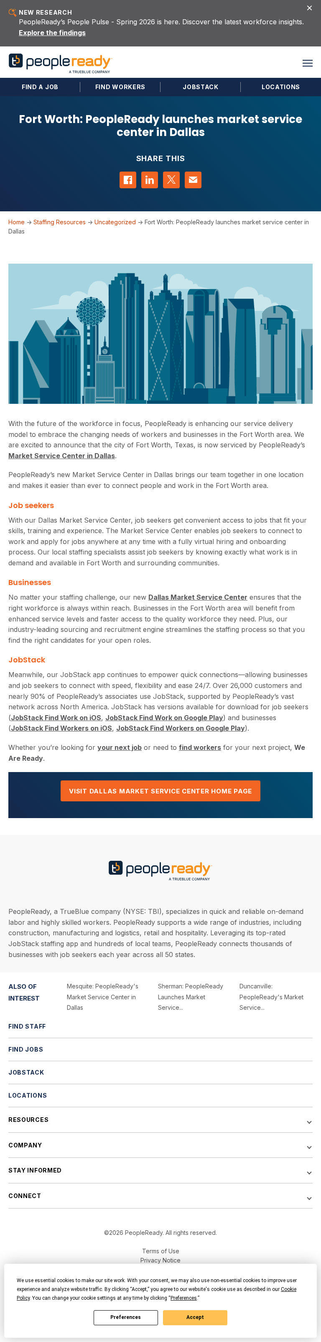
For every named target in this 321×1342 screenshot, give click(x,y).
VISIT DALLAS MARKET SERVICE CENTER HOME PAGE (160, 791)
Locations (281, 86)
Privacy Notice (160, 1260)
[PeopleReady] (60, 63)
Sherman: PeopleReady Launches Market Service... (190, 997)
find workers (200, 747)
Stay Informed (35, 1170)
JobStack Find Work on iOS (56, 717)
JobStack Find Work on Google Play (164, 717)
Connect (24, 1195)
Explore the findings (52, 32)
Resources (28, 1119)
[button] (308, 63)
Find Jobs (25, 1049)
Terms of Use (160, 1251)
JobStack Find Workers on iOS (61, 728)
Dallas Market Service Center (197, 597)
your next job (119, 747)
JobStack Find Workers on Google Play (180, 728)
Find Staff (27, 1026)
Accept (195, 1317)
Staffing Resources (59, 222)
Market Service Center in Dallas (61, 456)
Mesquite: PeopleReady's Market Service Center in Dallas (102, 997)
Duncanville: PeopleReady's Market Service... (271, 997)
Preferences (125, 1317)
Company (25, 1145)
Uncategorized (115, 222)
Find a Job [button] (40, 86)
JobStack (201, 86)
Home (16, 222)
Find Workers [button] (120, 86)
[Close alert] (309, 7)
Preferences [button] (184, 1298)
